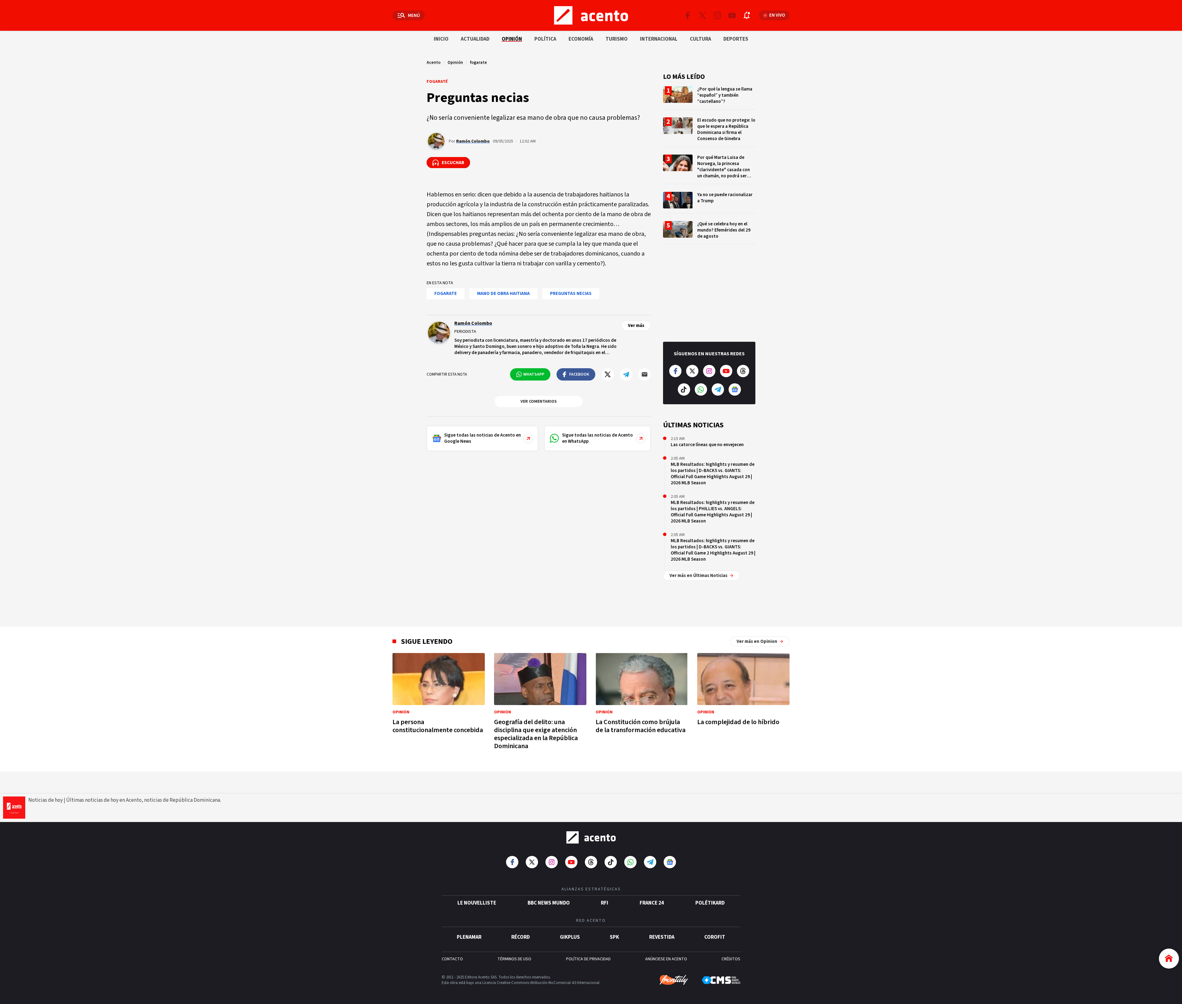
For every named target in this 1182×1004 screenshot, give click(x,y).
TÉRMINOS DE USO (514, 959)
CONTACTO (452, 959)
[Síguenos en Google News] (735, 389)
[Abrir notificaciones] (746, 15)
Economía (581, 39)
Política (545, 39)
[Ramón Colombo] (436, 141)
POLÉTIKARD (710, 903)
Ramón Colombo (473, 141)
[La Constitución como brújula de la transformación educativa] (642, 695)
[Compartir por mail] (644, 374)
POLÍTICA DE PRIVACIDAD (588, 959)
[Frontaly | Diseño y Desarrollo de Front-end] (674, 980)
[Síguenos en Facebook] (687, 15)
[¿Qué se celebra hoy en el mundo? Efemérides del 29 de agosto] (709, 232)
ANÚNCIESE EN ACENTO (666, 959)
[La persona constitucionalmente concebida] (438, 695)
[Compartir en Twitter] (607, 374)
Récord (520, 937)
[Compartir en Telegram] (626, 374)
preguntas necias (571, 293)
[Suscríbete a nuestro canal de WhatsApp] (701, 389)
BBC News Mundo (549, 903)
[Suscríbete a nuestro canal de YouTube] (732, 15)
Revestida (661, 937)
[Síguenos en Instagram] (717, 15)
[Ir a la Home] (1169, 959)
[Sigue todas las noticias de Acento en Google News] (482, 438)
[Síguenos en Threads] (743, 371)
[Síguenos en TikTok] (684, 389)
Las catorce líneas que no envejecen (707, 445)
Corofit (714, 937)
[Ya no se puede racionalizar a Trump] (709, 202)
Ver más (636, 325)
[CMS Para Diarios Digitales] (721, 980)
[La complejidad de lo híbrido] (743, 691)
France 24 (652, 903)
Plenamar (469, 937)
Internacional (658, 39)
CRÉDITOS (731, 959)
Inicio (441, 39)
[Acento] (591, 837)
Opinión (512, 39)
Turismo (616, 39)
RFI (604, 903)
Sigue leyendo (426, 641)
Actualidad (475, 39)
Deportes (735, 39)
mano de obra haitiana (503, 293)
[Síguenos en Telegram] (718, 389)
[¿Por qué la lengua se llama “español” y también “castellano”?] (709, 97)
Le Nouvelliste (476, 903)
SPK (614, 937)
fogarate (478, 62)
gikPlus (570, 937)
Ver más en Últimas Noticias (698, 575)
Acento (433, 62)
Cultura (700, 39)
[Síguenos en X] (702, 15)
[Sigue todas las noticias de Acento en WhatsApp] (597, 438)
